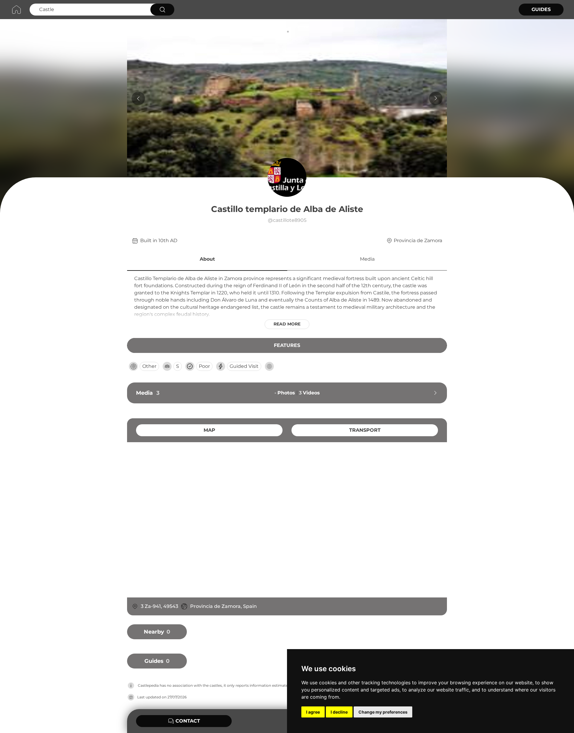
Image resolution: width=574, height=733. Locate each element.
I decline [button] (339, 711)
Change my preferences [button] (382, 711)
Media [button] (367, 259)
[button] (207, 260)
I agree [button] (313, 711)
